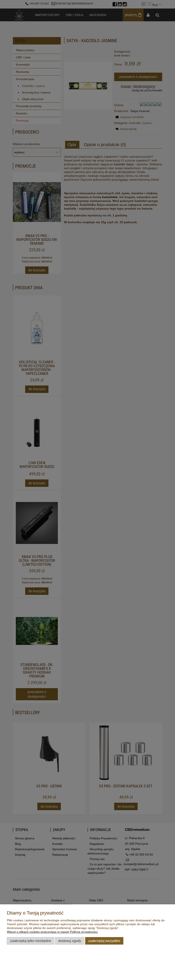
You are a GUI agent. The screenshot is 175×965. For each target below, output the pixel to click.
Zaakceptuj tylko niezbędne (30, 941)
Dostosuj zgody (69, 941)
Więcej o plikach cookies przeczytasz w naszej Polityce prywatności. (52, 931)
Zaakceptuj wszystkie (104, 941)
